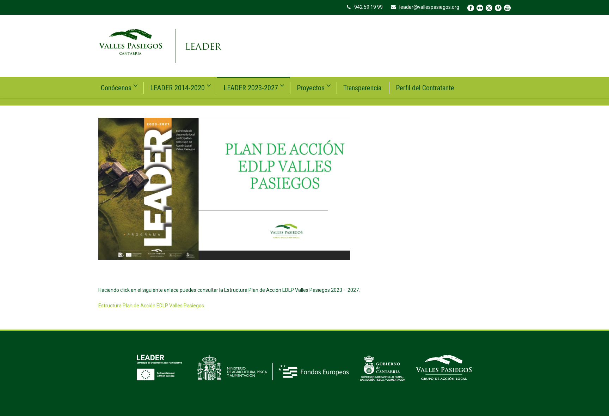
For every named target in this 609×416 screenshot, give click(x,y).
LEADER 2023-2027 (250, 88)
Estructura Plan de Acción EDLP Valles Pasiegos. (151, 305)
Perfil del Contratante (425, 88)
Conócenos (116, 88)
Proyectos (311, 88)
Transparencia (362, 88)
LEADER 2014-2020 (177, 88)
